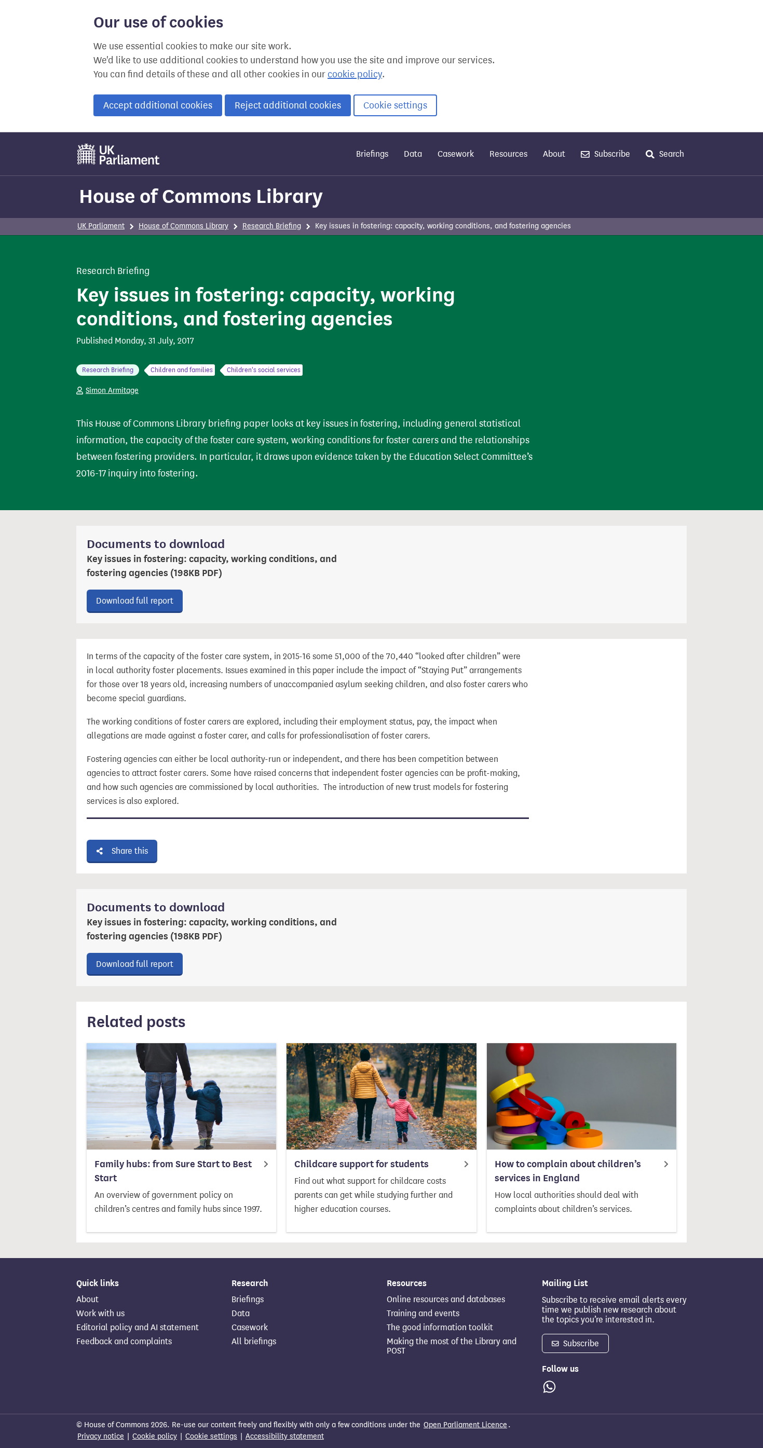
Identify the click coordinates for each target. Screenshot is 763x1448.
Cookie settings (395, 105)
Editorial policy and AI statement (137, 1327)
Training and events (423, 1313)
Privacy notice (100, 1436)
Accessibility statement (285, 1436)
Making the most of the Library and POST (451, 1346)
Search (670, 154)
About (554, 154)
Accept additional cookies (157, 105)
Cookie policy (154, 1436)
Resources (508, 154)
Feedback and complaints (124, 1341)
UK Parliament (101, 226)
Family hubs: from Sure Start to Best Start (173, 1171)
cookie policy (355, 74)
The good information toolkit (440, 1327)
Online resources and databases (446, 1299)
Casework (456, 154)
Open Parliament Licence (465, 1424)
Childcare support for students (361, 1164)
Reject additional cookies (288, 105)
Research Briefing (271, 226)
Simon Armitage (112, 390)
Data (413, 154)
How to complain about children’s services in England (568, 1171)
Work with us (100, 1313)
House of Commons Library (201, 196)
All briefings (253, 1341)
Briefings (372, 154)
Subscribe (611, 154)
